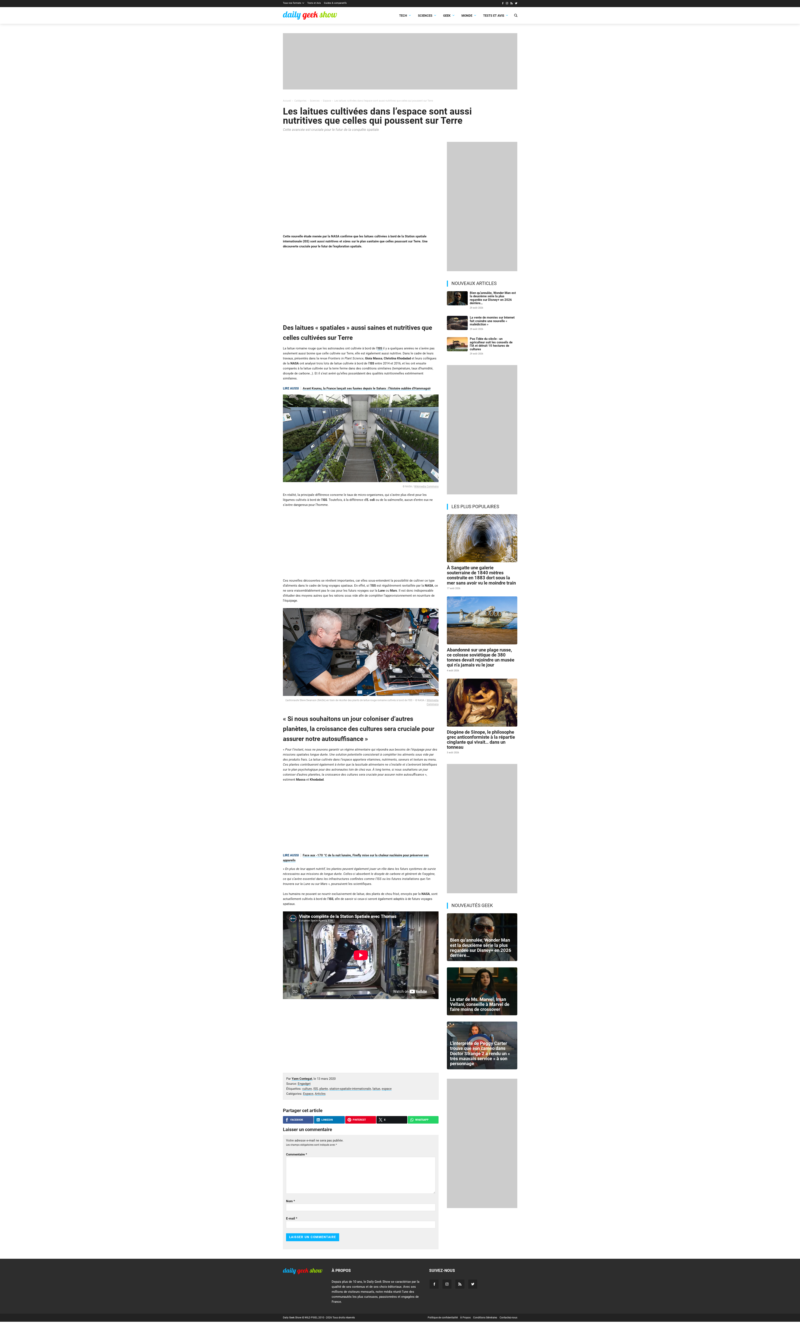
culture (307, 1089)
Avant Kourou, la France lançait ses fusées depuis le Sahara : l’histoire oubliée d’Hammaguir (367, 388)
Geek (447, 16)
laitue (376, 1089)
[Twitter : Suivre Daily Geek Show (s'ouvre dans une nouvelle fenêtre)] (516, 4)
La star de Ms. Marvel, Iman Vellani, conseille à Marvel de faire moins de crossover (479, 1004)
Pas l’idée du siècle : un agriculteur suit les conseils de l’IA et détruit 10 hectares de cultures (491, 344)
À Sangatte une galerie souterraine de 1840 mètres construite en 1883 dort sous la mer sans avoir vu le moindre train (481, 575)
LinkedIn (327, 1119)
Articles (320, 1094)
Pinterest (359, 1119)
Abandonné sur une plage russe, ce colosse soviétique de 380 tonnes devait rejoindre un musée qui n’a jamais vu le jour (480, 657)
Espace (308, 1094)
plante (323, 1089)
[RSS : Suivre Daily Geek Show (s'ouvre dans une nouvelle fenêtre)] (511, 4)
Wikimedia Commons (426, 486)
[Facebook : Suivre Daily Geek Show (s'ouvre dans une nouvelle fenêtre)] (503, 4)
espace (387, 1089)
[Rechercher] (515, 16)
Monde (466, 16)
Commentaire (296, 1154)
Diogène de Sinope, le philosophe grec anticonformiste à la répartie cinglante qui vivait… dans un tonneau (481, 740)
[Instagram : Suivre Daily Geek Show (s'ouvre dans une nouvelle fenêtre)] (507, 4)
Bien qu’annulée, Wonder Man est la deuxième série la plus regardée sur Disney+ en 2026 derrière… (493, 298)
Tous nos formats (292, 3)
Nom (290, 1201)
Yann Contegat (302, 1079)
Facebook (296, 1119)
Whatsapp (422, 1119)
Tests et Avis (314, 3)
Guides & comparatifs (335, 3)
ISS (380, 348)
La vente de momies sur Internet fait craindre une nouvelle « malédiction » (492, 321)
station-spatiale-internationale (350, 1089)
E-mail (291, 1218)
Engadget (304, 1084)
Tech (403, 16)
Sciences (425, 16)
